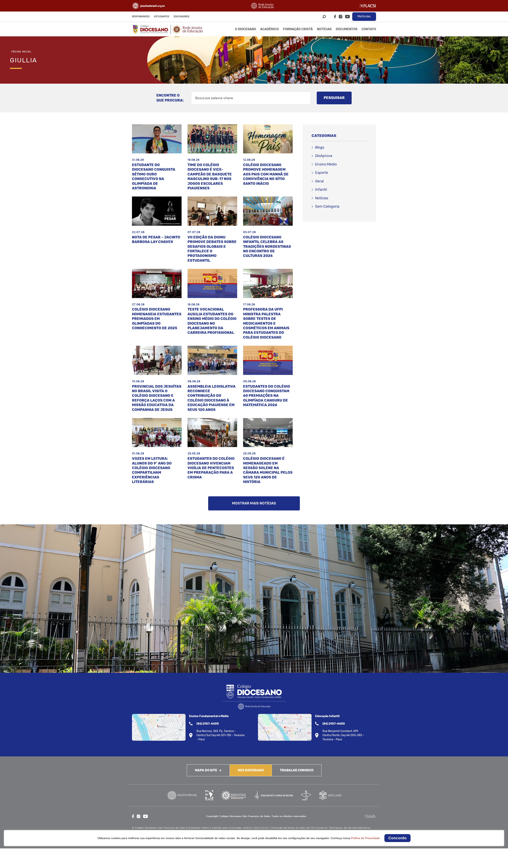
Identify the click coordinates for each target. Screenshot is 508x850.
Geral (319, 181)
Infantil (321, 189)
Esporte (321, 172)
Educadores (181, 16)
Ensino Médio (326, 164)
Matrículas (364, 16)
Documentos (346, 29)
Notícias (324, 29)
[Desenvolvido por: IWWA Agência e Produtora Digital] (370, 816)
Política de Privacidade (365, 838)
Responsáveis (141, 16)
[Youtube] (347, 16)
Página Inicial (21, 51)
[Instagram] (340, 16)
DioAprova (323, 156)
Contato (369, 29)
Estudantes (161, 16)
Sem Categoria (327, 206)
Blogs (319, 147)
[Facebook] (335, 16)
